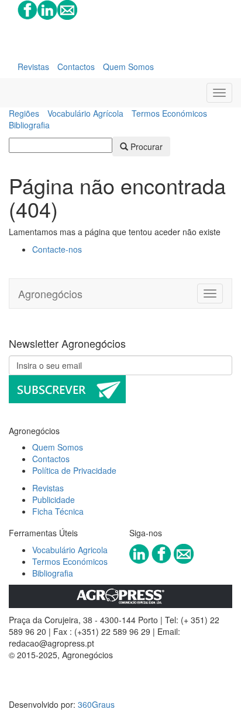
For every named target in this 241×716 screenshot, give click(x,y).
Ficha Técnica (58, 511)
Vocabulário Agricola (70, 550)
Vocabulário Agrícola (85, 113)
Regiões (24, 113)
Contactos (76, 66)
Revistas (33, 66)
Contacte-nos (57, 249)
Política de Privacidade (74, 470)
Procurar (145, 146)
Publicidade (53, 499)
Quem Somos (128, 66)
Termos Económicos (169, 113)
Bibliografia (29, 125)
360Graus (96, 704)
